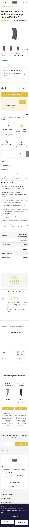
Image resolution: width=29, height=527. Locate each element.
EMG (27, 114)
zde (2, 512)
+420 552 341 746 (10, 108)
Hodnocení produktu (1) (21, 154)
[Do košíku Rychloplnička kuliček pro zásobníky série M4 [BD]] (21, 408)
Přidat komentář (14, 332)
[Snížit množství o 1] (20, 88)
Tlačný (25, 249)
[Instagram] (17, 486)
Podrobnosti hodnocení (21, 20)
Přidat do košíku (14, 94)
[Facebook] (13, 486)
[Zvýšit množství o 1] (26, 88)
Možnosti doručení (8, 65)
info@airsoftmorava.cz (10, 105)
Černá (25, 257)
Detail (8, 408)
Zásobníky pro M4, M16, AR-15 (22, 235)
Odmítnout (7, 522)
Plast (25, 244)
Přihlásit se (21, 444)
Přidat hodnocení (14, 291)
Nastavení (14, 516)
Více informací (22, 56)
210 (26, 253)
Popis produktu (7, 154)
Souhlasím (21, 522)
